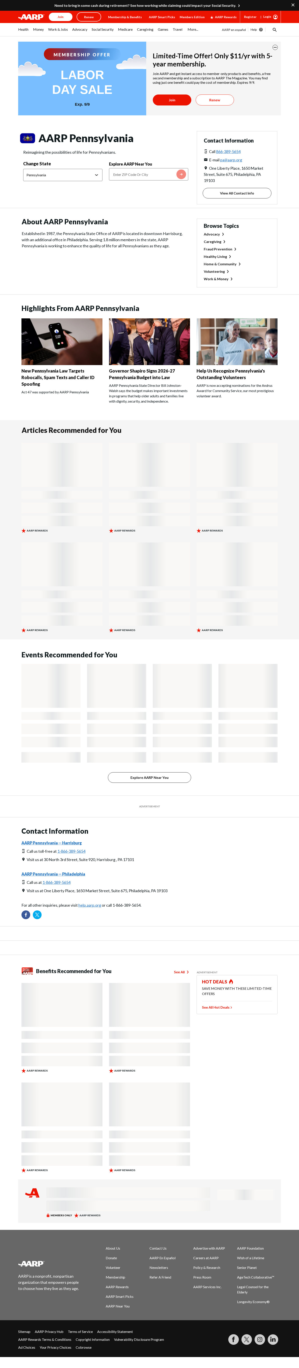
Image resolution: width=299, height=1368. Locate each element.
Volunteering (214, 271)
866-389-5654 (228, 151)
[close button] (275, 47)
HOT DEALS (214, 981)
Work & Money (216, 279)
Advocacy (212, 234)
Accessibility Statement (115, 1331)
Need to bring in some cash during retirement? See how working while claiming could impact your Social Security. (145, 5)
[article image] (61, 364)
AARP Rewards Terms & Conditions (44, 1339)
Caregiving (212, 241)
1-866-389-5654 (71, 851)
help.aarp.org (89, 905)
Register (250, 17)
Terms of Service (80, 1331)
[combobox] (148, 174)
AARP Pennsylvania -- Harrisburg (51, 842)
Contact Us (158, 1248)
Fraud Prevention (218, 249)
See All (179, 972)
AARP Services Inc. (207, 1287)
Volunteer (113, 1267)
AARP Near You (118, 1306)
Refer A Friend (160, 1277)
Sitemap (24, 1331)
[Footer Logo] (48, 1263)
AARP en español (234, 30)
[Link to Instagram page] (260, 1339)
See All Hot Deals (216, 1007)
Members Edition (192, 17)
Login (267, 16)
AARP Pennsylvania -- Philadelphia (53, 874)
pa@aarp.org (231, 159)
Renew (214, 100)
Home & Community (220, 264)
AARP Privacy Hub (49, 1331)
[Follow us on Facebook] (25, 914)
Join (172, 100)
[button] (274, 29)
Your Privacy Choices (55, 1347)
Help (254, 29)
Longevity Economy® (253, 1302)
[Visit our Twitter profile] (37, 914)
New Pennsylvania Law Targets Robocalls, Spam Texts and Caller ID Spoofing (58, 377)
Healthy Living (215, 256)
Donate (111, 1258)
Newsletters (159, 1267)
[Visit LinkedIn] (273, 1339)
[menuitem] (23, 31)
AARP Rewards (226, 17)
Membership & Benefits (125, 17)
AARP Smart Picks (162, 17)
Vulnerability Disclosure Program (139, 1339)
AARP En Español (163, 1258)
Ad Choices (26, 1347)
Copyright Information (93, 1339)
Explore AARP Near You (130, 164)
